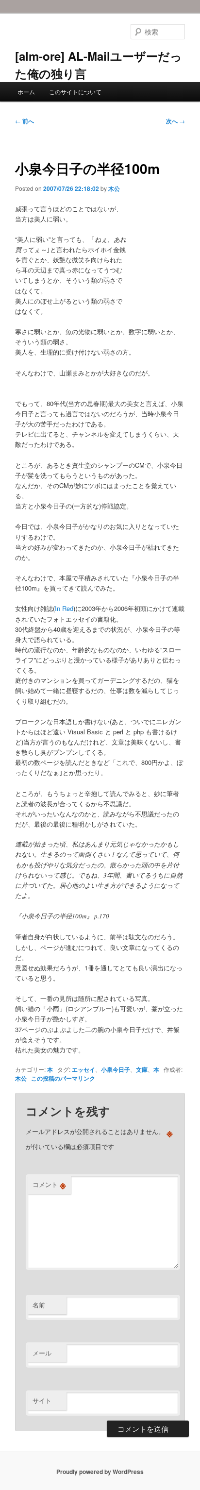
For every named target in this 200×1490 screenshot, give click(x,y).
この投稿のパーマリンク (63, 1078)
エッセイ (83, 1069)
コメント (49, 1184)
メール (42, 1352)
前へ (24, 121)
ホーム (26, 91)
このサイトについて (75, 91)
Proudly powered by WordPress (100, 1471)
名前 (39, 1304)
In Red (64, 608)
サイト (42, 1400)
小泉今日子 (115, 1069)
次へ (175, 121)
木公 (114, 188)
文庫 (142, 1069)
